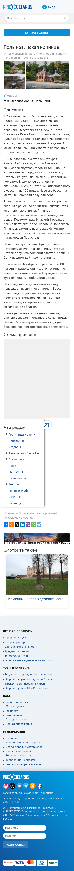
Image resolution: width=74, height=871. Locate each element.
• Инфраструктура (14, 642)
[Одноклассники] (11, 524)
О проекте (12, 738)
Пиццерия (16, 472)
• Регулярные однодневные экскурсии (27, 674)
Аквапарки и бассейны (24, 453)
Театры (14, 484)
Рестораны (16, 459)
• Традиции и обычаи (16, 651)
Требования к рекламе (21, 759)
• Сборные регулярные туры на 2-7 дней (28, 679)
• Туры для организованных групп (24, 683)
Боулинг (15, 496)
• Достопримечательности (20, 646)
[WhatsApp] (33, 524)
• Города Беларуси (14, 637)
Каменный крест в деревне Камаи (37, 598)
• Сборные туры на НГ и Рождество (25, 688)
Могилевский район (51, 53)
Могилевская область (20, 53)
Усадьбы (15, 447)
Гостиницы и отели (22, 434)
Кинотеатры (17, 478)
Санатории (16, 441)
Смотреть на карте (35, 57)
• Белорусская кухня (16, 655)
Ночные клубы (19, 490)
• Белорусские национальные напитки (27, 660)
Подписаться (15, 844)
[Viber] (28, 524)
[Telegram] (39, 524)
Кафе (12, 465)
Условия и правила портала (24, 742)
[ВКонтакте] (6, 524)
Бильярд (15, 503)
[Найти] (65, 18)
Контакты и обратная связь (23, 764)
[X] (17, 524)
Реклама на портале (19, 755)
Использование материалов (24, 746)
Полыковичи (12, 57)
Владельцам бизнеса (19, 751)
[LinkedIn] (22, 524)
